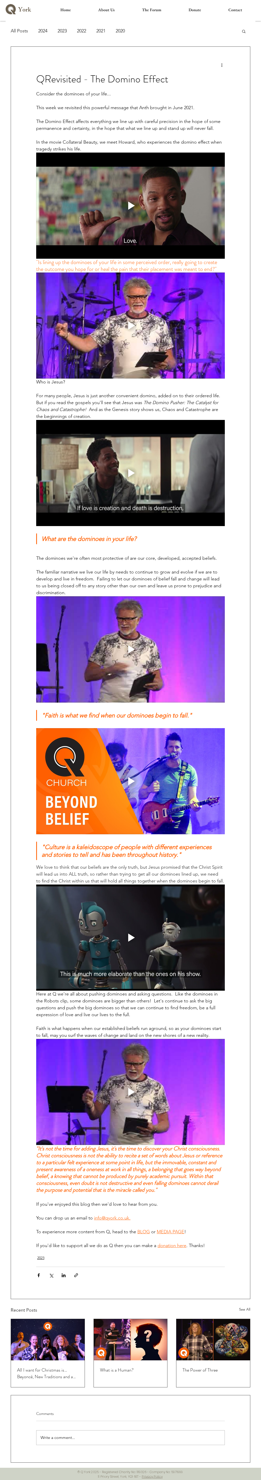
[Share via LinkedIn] (63, 1275)
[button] (243, 31)
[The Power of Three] (213, 1339)
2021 (101, 31)
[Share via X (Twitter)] (51, 1275)
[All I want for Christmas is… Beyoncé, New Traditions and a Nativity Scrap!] (48, 1339)
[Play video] (130, 206)
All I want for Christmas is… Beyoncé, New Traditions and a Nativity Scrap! (45, 1373)
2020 (120, 31)
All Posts (19, 31)
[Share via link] (76, 1275)
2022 (81, 31)
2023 (62, 31)
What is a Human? (117, 1370)
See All (244, 1309)
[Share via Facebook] (38, 1275)
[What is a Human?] (130, 1339)
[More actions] (222, 65)
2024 (42, 31)
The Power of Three (200, 1370)
